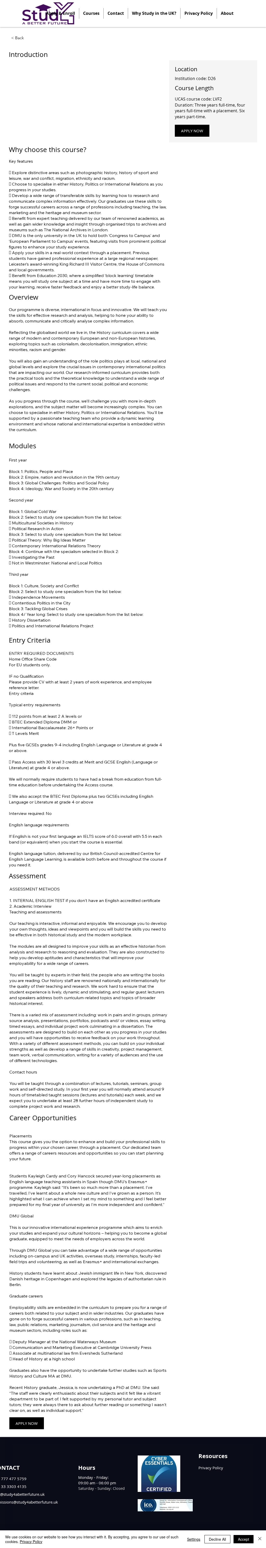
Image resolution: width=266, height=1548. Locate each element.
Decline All (217, 1539)
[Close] (260, 1539)
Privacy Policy (31, 1541)
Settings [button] (193, 1539)
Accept (243, 1539)
